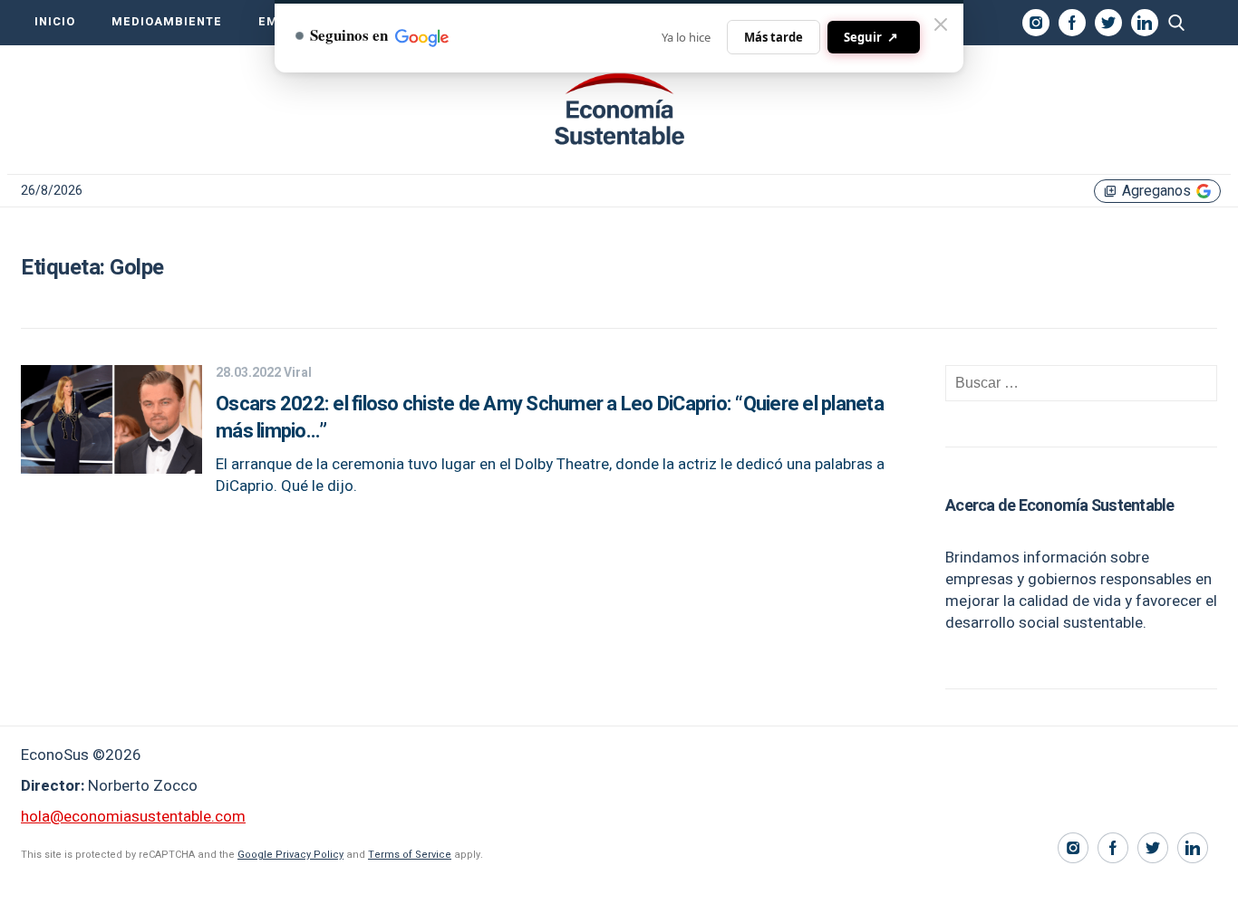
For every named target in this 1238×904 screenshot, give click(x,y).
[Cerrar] (941, 24)
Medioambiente (166, 22)
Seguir (871, 36)
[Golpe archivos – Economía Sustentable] (619, 109)
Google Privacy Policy (290, 854)
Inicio (54, 22)
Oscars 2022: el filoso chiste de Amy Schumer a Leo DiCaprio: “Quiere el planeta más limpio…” (550, 417)
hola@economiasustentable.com (133, 816)
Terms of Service (409, 854)
